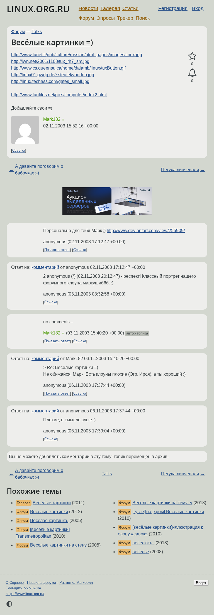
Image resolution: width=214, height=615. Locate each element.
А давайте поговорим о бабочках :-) (39, 169)
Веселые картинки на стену (58, 545)
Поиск (143, 18)
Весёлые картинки (52, 502)
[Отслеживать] (192, 73)
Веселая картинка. (49, 520)
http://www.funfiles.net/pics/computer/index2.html (59, 94)
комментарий (45, 267)
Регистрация (173, 8)
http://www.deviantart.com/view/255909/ (146, 230)
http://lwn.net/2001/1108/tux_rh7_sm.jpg (50, 61)
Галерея (110, 8)
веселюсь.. (143, 542)
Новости (88, 8)
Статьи (130, 8)
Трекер (125, 18)
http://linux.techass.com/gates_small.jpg (50, 81)
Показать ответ (57, 250)
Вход (198, 8)
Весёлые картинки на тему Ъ (162, 502)
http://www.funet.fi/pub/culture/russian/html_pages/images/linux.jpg (76, 54)
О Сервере (15, 582)
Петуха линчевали (180, 169)
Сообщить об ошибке (23, 588)
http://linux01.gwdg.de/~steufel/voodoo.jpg (52, 74)
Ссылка (18, 151)
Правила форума (41, 582)
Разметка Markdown (76, 582)
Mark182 (51, 119)
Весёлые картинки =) (52, 42)
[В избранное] (192, 56)
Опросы (105, 18)
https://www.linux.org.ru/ (25, 594)
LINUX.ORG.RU (38, 9)
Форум (86, 18)
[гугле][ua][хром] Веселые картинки (168, 511)
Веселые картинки (49, 511)
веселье (140, 551)
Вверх (201, 583)
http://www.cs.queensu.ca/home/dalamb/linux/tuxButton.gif (68, 68)
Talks (36, 31)
